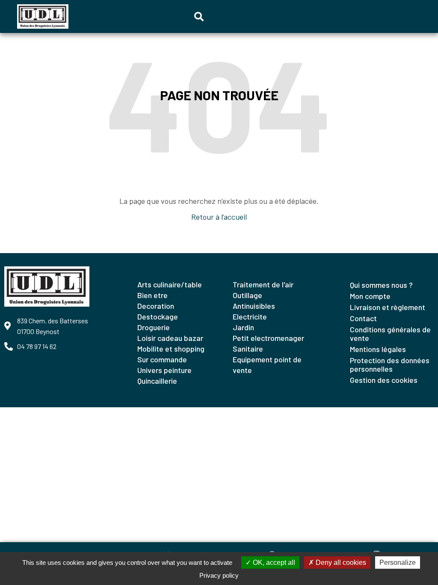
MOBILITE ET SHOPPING (170, 348)
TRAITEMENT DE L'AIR (263, 284)
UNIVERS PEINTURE (164, 370)
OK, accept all (273, 562)
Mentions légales (378, 349)
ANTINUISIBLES (254, 305)
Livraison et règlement (387, 307)
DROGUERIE (153, 327)
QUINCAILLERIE (157, 380)
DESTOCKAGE (157, 316)
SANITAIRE (248, 348)
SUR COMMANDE (162, 359)
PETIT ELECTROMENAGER (268, 338)
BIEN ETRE (152, 295)
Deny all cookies (340, 562)
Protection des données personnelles (389, 364)
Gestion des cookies (383, 380)
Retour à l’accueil (219, 216)
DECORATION (155, 305)
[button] (198, 16)
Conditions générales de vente (390, 334)
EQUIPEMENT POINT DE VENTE (267, 365)
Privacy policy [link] (219, 575)
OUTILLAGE (247, 295)
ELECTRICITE (250, 316)
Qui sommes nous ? (381, 285)
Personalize (397, 562)
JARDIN (243, 327)
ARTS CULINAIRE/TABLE (169, 284)
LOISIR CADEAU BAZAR (170, 338)
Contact (363, 318)
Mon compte (370, 296)
